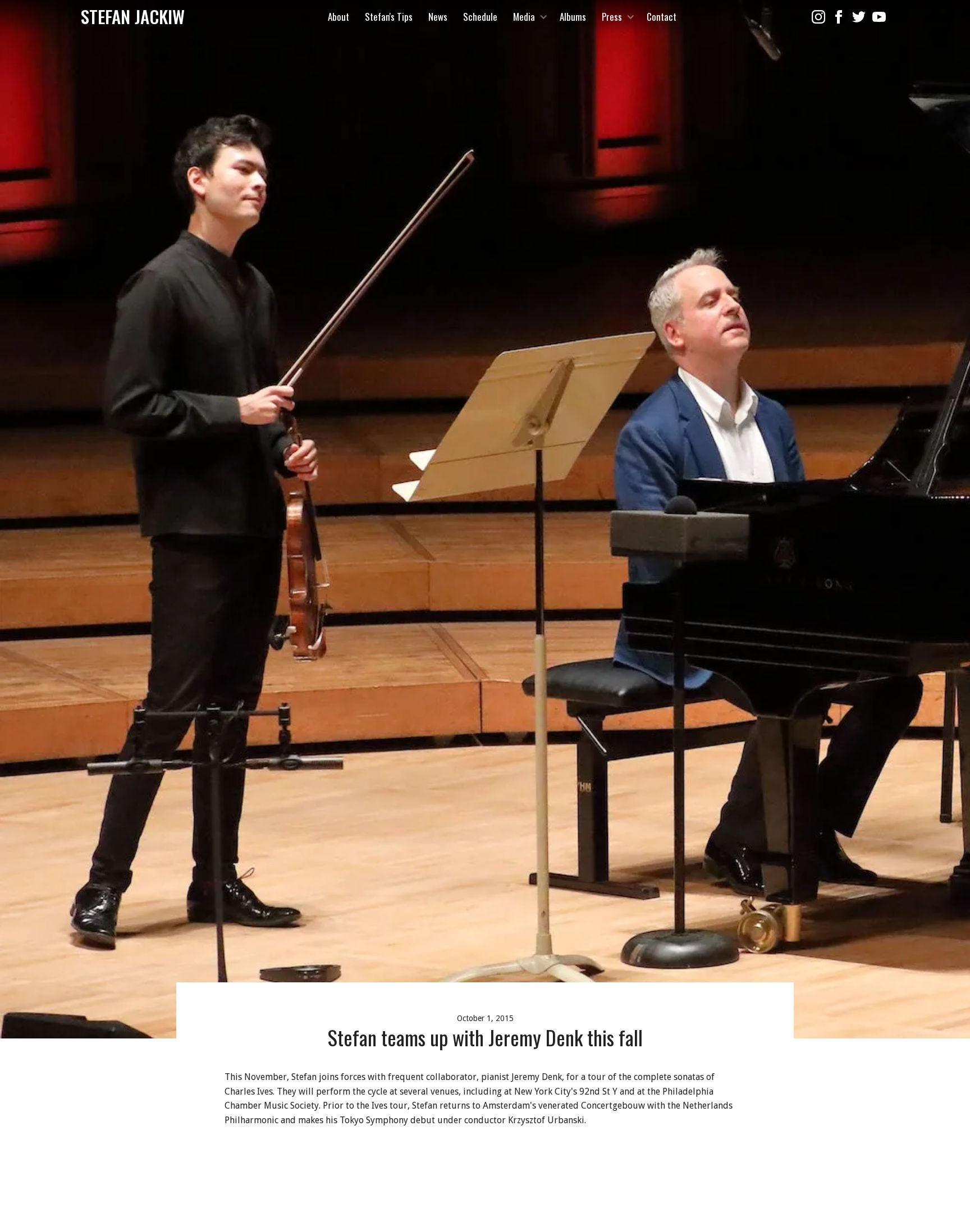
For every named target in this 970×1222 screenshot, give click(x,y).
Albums (573, 17)
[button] (528, 17)
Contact (661, 17)
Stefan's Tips (389, 17)
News (437, 17)
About (338, 17)
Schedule (480, 17)
